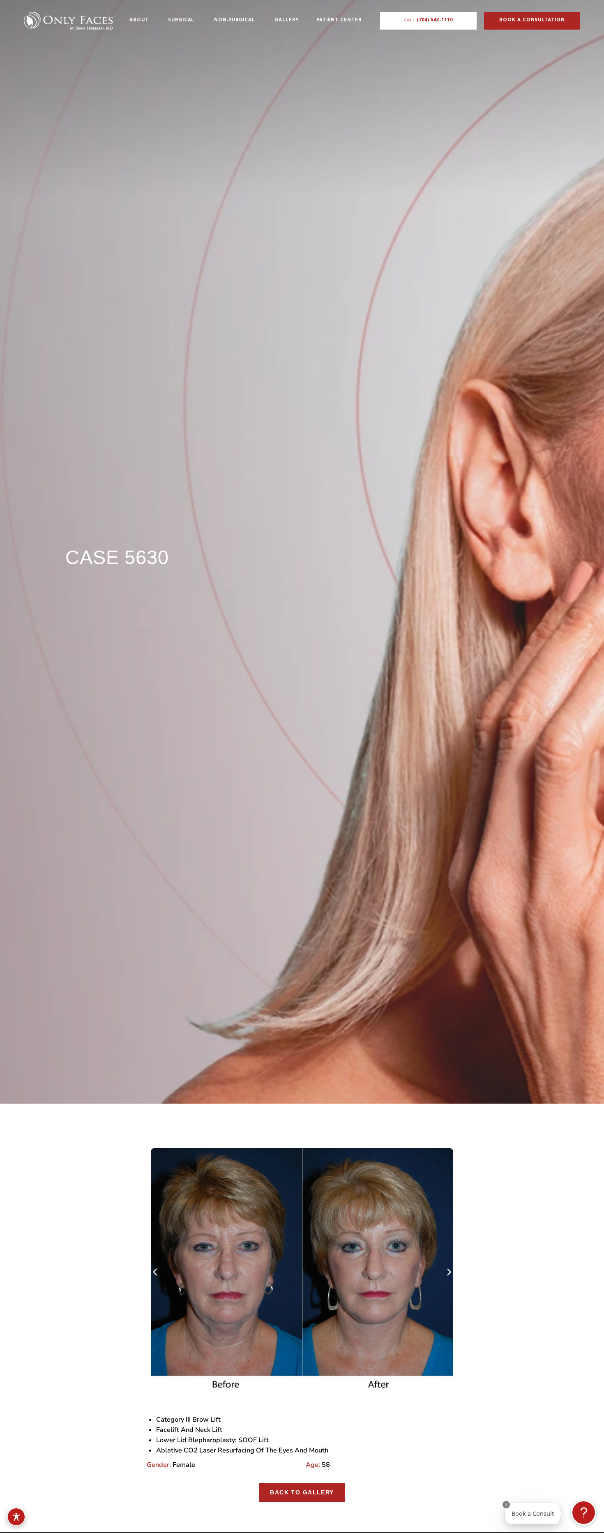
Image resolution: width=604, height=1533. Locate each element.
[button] (155, 1272)
